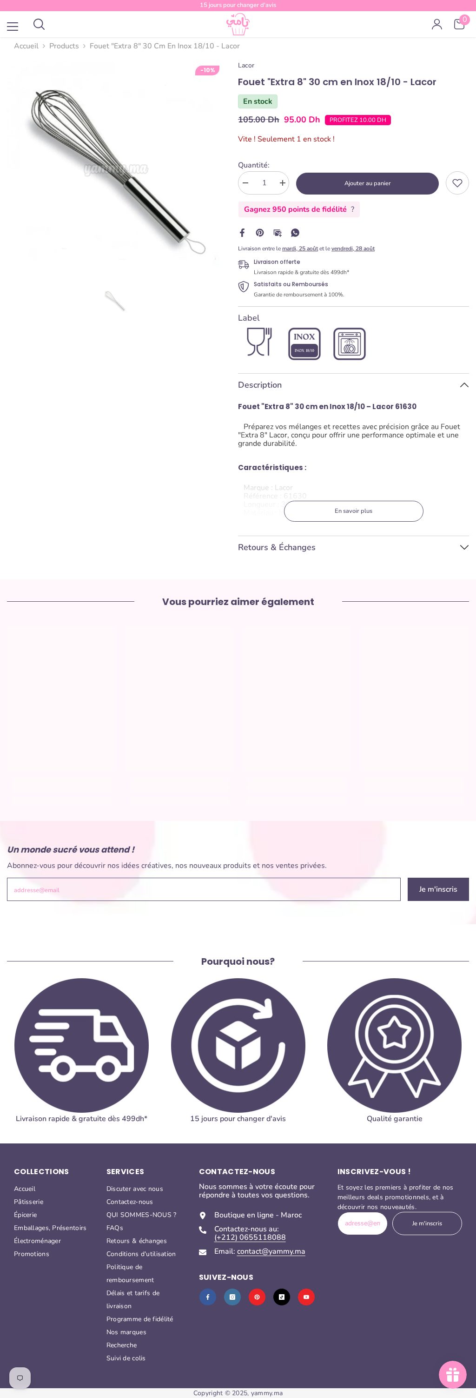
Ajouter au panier (367, 183)
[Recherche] (39, 24)
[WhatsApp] (295, 232)
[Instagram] (232, 1297)
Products (64, 46)
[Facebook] (242, 232)
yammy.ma (267, 1393)
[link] (457, 183)
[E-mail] (277, 232)
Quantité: (254, 165)
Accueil (26, 46)
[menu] (12, 26)
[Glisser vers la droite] (455, 1062)
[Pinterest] (260, 232)
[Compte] (437, 24)
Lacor (246, 65)
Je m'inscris (438, 889)
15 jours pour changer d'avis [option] (238, 5)
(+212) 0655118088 (250, 1237)
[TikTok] (282, 1297)
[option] (115, 169)
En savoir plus (353, 511)
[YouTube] (306, 1297)
